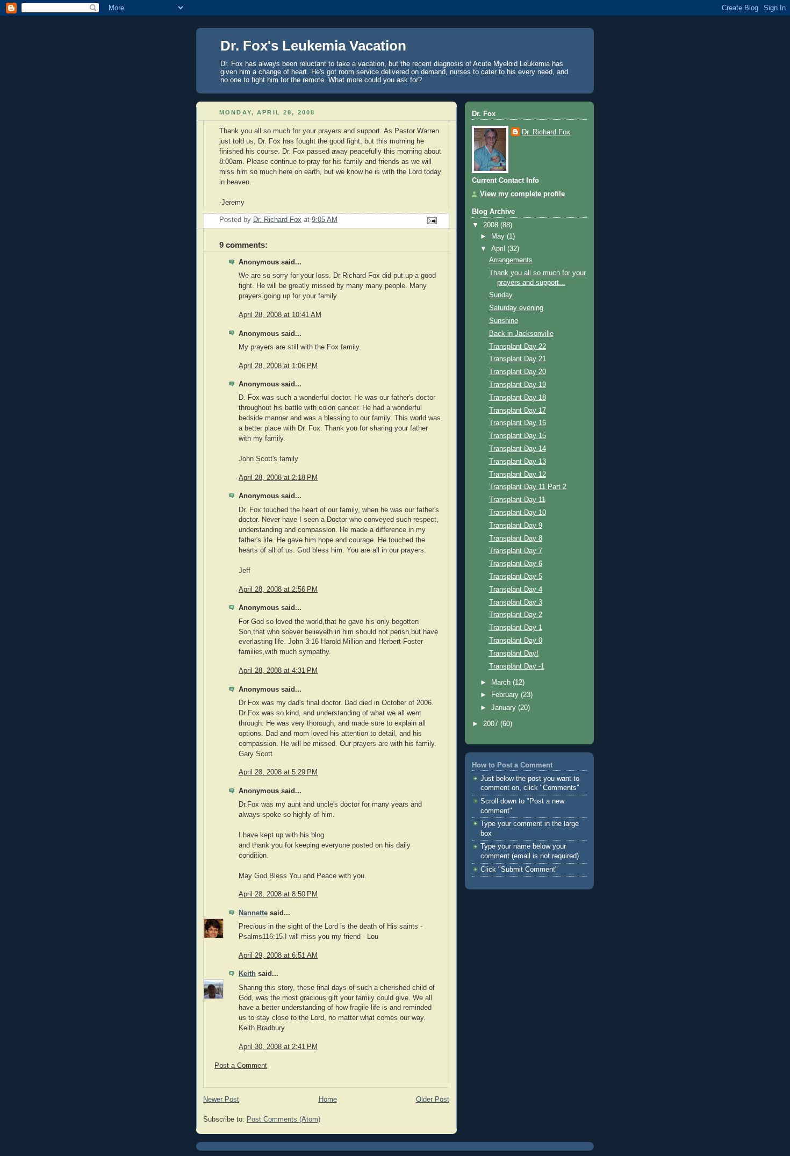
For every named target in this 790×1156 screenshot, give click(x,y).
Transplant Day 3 (515, 602)
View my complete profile (522, 194)
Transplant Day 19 (517, 385)
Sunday (501, 295)
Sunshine (503, 321)
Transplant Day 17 (517, 410)
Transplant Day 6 (515, 564)
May (499, 236)
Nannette (253, 913)
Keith (247, 974)
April (499, 249)
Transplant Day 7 (515, 551)
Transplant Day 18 (517, 397)
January (504, 708)
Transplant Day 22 (517, 346)
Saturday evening (516, 308)
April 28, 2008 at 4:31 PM (278, 670)
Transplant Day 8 (515, 538)
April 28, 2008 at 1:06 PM (278, 366)
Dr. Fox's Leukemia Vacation (313, 46)
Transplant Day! (513, 653)
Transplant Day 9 (515, 525)
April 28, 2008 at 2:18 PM (278, 478)
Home (328, 1099)
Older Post (432, 1099)
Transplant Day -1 (516, 666)
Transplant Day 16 (517, 423)
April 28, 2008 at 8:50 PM (278, 894)
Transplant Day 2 (515, 615)
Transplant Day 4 (515, 589)
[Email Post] (431, 220)
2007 (491, 724)
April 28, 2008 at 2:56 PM (278, 589)
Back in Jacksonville (521, 334)
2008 (491, 225)
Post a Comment (240, 1065)
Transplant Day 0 (515, 640)
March (502, 682)
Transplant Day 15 (517, 436)
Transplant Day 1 (515, 627)
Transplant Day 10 (517, 512)
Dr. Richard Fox (546, 132)
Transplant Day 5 (515, 576)
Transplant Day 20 (517, 372)
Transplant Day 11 (517, 500)
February (506, 695)
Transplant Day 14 (517, 449)
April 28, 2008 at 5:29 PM (278, 772)
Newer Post (221, 1099)
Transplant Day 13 (517, 461)
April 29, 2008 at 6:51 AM (278, 955)
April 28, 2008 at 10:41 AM (280, 315)
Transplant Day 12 (517, 474)
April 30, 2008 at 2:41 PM (278, 1047)
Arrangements (511, 260)
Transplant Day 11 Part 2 (527, 487)
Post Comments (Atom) (283, 1119)
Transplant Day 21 (517, 359)
